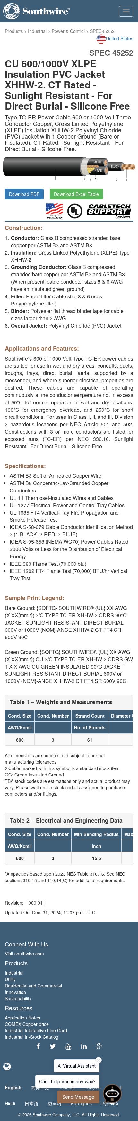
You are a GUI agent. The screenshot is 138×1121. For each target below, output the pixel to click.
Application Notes (22, 1017)
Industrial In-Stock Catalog (31, 1037)
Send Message (78, 1097)
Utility (10, 979)
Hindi (10, 1103)
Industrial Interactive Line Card (36, 1030)
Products (14, 31)
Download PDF (24, 194)
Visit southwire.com (24, 953)
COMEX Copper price (27, 1024)
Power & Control (68, 31)
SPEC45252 (102, 31)
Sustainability (18, 998)
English (13, 1087)
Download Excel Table (76, 194)
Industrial (37, 31)
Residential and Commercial (33, 985)
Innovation (15, 992)
